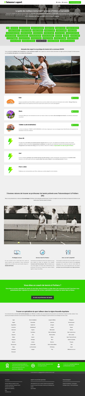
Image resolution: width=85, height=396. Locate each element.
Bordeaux (14, 349)
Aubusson (13, 329)
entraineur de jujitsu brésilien (13, 33)
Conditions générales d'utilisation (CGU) (12, 385)
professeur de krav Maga (60, 38)
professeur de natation (73, 38)
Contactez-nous (8, 391)
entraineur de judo (72, 30)
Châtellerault (33, 327)
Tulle (71, 344)
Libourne (52, 322)
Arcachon (14, 327)
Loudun (52, 327)
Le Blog (58, 2)
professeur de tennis (41, 40)
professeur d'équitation (53, 40)
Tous (8, 27)
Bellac (13, 337)
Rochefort (71, 324)
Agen (14, 320)
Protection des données (9, 386)
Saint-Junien (71, 334)
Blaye (13, 347)
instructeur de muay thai (35, 35)
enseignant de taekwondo (72, 27)
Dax (33, 334)
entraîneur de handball (61, 30)
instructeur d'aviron (60, 33)
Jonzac (32, 342)
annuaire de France (9, 265)
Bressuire (14, 351)
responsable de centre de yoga (67, 40)
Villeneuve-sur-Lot (71, 349)
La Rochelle (32, 344)
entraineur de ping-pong (26, 33)
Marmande (52, 329)
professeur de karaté (47, 38)
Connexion (65, 2)
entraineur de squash (49, 33)
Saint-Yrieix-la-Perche (71, 337)
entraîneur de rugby (38, 33)
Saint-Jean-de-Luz (71, 332)
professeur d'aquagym (12, 38)
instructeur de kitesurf (11, 35)
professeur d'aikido (75, 35)
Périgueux (71, 320)
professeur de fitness (36, 38)
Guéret (32, 337)
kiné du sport (58, 35)
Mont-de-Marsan (52, 332)
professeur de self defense (28, 40)
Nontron (52, 342)
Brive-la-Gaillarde (32, 320)
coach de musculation (24, 27)
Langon (32, 349)
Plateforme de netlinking (9, 388)
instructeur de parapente (48, 35)
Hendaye (33, 339)
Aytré (13, 332)
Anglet (13, 322)
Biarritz (13, 342)
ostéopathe (66, 35)
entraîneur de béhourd (38, 30)
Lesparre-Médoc (52, 320)
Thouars (71, 342)
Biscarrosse (13, 344)
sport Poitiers (33, 388)
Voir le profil (75, 97)
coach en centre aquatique (37, 27)
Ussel (71, 347)
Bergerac (14, 339)
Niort (52, 339)
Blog (6, 390)
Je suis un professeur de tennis (42, 297)
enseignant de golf (49, 27)
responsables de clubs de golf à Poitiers (63, 145)
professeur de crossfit (24, 38)
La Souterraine (33, 347)
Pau (52, 349)
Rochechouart (71, 322)
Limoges (52, 324)
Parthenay (52, 347)
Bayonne (13, 334)
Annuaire (6, 383)
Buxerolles (33, 322)
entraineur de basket (26, 30)
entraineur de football (49, 30)
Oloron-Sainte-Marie (52, 344)
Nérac (52, 337)
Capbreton (33, 324)
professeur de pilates (15, 40)
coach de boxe (14, 27)
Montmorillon (52, 334)
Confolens (33, 332)
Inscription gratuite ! (75, 2)
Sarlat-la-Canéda (71, 339)
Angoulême (13, 324)
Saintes (71, 329)
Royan (71, 327)
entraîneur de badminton (14, 30)
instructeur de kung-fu (23, 35)
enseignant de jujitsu (60, 27)
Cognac (33, 329)
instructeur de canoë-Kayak (72, 33)
